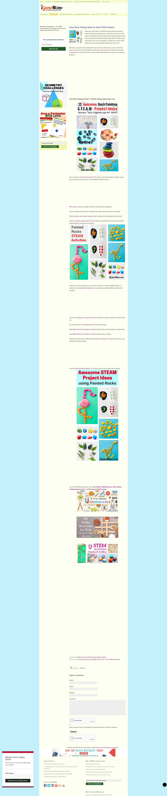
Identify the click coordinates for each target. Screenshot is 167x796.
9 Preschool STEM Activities (97, 489)
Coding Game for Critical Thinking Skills (55, 776)
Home (41, 1)
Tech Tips (105, 14)
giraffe (83, 288)
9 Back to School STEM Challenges (95, 769)
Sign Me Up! (53, 49)
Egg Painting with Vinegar (93, 764)
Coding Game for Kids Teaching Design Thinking (91, 657)
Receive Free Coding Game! (18, 780)
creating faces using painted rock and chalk (88, 317)
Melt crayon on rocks (75, 207)
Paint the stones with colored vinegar (80, 216)
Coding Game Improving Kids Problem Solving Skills (58, 774)
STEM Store (113, 14)
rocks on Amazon (98, 50)
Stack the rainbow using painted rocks (81, 221)
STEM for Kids (53, 14)
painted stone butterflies (82, 368)
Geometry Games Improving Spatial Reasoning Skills (86, 1)
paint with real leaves (86, 177)
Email (71, 686)
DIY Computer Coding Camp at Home (61, 1)
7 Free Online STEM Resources (102, 487)
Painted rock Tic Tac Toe (92, 324)
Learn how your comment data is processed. (104, 747)
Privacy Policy (105, 1)
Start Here (47, 1)
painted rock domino (100, 339)
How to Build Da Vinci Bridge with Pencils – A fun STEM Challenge (99, 659)
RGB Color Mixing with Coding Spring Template (57, 771)
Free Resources (44, 14)
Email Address (9, 773)
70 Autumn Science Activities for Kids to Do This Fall (100, 766)
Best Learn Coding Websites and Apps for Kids (99, 794)
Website (71, 692)
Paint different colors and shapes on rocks (82, 329)
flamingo (90, 288)
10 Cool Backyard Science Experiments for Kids (99, 772)
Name (71, 680)
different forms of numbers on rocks (83, 334)
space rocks (79, 211)
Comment (72, 699)
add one (82, 668)
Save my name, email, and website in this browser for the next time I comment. (93, 727)
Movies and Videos (96, 14)
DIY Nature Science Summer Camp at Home (98, 774)
